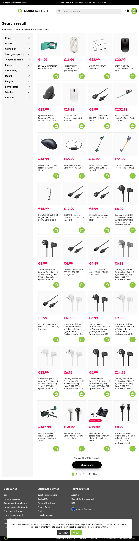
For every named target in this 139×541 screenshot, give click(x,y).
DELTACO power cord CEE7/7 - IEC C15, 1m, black (98, 217)
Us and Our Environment (82, 499)
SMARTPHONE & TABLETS (14, 511)
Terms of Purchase (46, 503)
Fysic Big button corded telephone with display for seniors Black (99, 437)
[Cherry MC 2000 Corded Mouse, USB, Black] (125, 44)
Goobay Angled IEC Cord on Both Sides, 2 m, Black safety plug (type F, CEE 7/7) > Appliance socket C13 (124, 220)
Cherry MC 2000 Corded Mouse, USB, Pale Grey (73, 118)
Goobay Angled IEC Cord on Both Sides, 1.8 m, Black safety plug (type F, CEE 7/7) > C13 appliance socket (99, 384)
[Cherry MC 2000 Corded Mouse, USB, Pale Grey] (74, 94)
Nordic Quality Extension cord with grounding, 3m (72, 68)
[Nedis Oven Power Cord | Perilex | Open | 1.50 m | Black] (74, 412)
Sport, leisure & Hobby (14, 515)
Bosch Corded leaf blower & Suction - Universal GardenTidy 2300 (48, 437)
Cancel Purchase (45, 515)
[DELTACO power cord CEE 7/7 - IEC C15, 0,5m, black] (74, 248)
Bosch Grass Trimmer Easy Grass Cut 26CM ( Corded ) (99, 167)
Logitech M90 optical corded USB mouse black (47, 167)
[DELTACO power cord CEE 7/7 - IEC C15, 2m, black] (100, 94)
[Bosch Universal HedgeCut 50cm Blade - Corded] (125, 94)
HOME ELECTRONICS (12, 499)
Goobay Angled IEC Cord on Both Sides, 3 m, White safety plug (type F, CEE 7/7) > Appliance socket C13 (124, 329)
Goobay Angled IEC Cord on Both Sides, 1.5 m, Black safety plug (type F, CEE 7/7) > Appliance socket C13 (99, 329)
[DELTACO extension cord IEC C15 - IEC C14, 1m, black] (49, 302)
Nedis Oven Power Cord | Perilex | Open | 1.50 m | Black (73, 435)
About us (75, 495)
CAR (5, 495)
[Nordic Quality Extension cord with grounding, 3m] (74, 44)
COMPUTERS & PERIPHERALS (15, 503)
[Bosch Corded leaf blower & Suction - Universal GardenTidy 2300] (49, 412)
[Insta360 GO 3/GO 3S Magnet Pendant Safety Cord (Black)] (49, 193)
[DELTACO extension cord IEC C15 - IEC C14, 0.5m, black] (100, 248)
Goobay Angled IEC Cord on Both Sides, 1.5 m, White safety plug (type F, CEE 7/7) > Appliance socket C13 (74, 384)
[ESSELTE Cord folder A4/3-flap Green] (49, 44)
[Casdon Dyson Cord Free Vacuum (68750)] (125, 144)
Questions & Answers (47, 495)
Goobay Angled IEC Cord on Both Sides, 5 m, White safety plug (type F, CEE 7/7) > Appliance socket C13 (48, 384)
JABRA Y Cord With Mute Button (97, 67)
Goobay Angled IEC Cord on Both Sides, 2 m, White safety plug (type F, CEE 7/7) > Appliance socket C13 (73, 329)
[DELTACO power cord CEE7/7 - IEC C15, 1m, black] (100, 193)
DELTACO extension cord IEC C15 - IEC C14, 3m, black (74, 217)
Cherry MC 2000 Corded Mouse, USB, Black (124, 68)
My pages (6, 3)
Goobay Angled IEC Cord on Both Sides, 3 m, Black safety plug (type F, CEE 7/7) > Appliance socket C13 (48, 274)
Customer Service (19, 3)
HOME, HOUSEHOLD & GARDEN (16, 507)
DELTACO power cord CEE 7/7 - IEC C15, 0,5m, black (73, 272)
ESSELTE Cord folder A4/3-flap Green (47, 67)
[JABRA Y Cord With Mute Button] (100, 44)
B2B (73, 503)
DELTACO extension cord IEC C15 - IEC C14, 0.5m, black (99, 272)
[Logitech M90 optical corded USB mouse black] (49, 144)
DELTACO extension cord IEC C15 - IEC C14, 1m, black (48, 326)
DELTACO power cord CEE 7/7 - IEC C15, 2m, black (99, 118)
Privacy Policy (44, 507)
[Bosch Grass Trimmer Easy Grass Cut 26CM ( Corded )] (100, 144)
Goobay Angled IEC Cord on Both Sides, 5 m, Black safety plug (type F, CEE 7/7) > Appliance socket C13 (124, 384)
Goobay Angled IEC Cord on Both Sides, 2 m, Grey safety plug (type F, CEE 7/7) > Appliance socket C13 (124, 274)
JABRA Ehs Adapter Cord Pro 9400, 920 (72, 166)
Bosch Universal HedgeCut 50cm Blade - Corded (125, 118)
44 (90, 474)
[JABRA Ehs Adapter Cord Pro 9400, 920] (74, 144)
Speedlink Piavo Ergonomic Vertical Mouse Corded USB (47, 118)
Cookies (41, 511)
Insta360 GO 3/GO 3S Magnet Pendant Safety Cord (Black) (48, 217)
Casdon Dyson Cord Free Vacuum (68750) (124, 166)
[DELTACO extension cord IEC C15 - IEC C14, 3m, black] (74, 193)
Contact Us (43, 499)
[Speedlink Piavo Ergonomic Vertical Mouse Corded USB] (49, 94)
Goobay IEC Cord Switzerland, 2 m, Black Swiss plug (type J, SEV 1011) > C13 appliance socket (125, 438)
